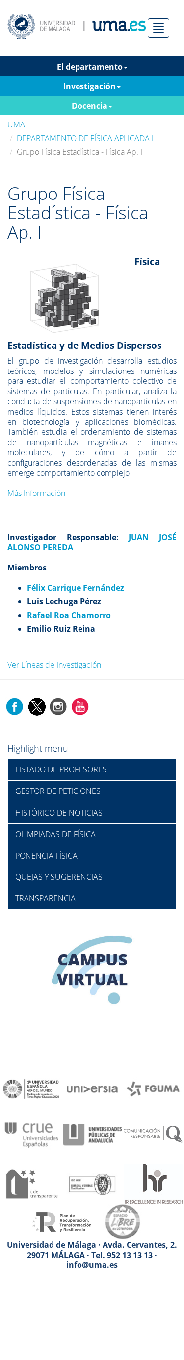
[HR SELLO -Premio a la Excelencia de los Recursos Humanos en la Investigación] (153, 1183)
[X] (36, 706)
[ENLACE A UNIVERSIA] (92, 1088)
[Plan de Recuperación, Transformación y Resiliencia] (61, 1220)
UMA (16, 124)
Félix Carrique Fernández (75, 587)
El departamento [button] (90, 66)
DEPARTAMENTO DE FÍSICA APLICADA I (85, 138)
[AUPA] (92, 1134)
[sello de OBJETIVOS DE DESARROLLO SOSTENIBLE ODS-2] (31, 1088)
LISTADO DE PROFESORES (61, 769)
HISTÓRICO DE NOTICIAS (59, 812)
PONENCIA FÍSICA (46, 855)
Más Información (36, 493)
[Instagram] (58, 706)
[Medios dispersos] (64, 290)
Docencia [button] (89, 105)
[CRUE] (31, 1134)
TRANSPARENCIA (45, 898)
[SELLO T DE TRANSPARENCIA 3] (31, 1183)
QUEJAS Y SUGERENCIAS (59, 876)
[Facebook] (15, 706)
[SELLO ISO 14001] (92, 1183)
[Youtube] (80, 706)
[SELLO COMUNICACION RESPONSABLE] (153, 1134)
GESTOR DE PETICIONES (58, 791)
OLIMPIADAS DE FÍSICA (55, 834)
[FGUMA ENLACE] (153, 1088)
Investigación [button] (89, 86)
